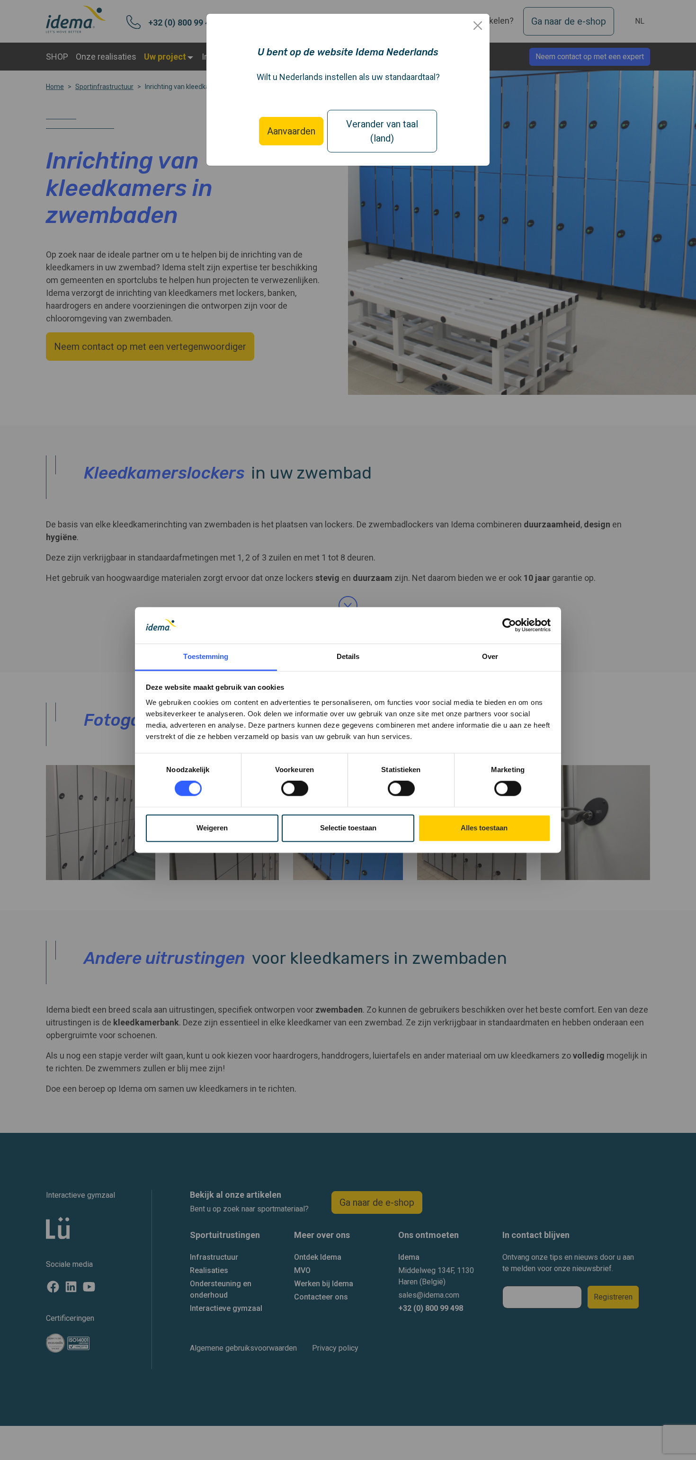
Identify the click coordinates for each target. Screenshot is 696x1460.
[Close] (478, 26)
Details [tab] (348, 656)
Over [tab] (490, 656)
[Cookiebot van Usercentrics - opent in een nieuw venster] (509, 625)
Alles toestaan (484, 828)
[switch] (294, 788)
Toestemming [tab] (205, 656)
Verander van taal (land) (382, 131)
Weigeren (212, 828)
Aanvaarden (291, 131)
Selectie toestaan (348, 828)
